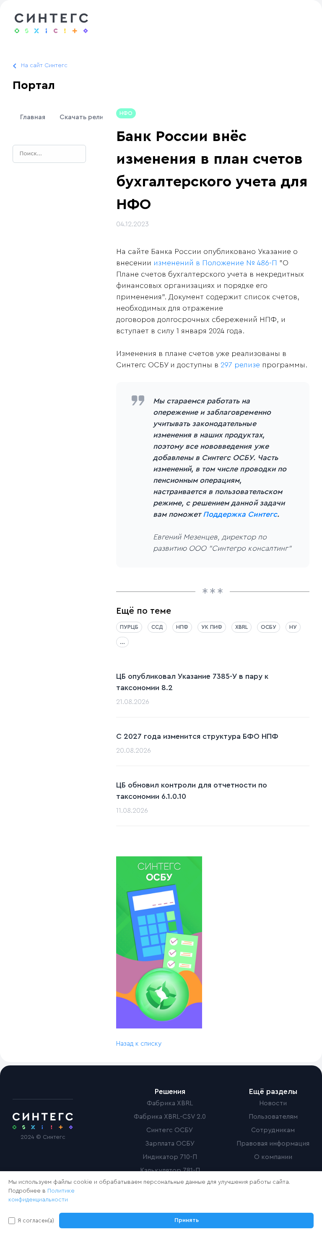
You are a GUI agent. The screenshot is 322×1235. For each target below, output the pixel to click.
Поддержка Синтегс (240, 514)
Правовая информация (272, 1143)
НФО (125, 113)
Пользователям (273, 1116)
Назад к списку (138, 1043)
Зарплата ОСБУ (170, 1143)
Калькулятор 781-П (170, 1170)
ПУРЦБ (129, 627)
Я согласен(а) (36, 1220)
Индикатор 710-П (170, 1157)
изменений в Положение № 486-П (215, 263)
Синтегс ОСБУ (169, 1130)
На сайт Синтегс (44, 65)
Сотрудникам (273, 1130)
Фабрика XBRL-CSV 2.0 (170, 1116)
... (122, 642)
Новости (273, 1103)
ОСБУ (268, 627)
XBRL (241, 627)
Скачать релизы (86, 117)
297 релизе (240, 365)
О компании (273, 1157)
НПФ (182, 627)
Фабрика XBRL (170, 1103)
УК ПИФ (211, 627)
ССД (157, 627)
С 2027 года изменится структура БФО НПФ (197, 736)
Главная (32, 117)
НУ (293, 627)
